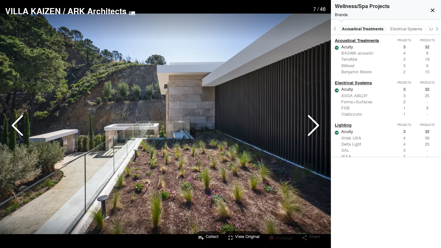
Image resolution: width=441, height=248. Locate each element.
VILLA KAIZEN (33, 11)
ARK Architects (97, 11)
